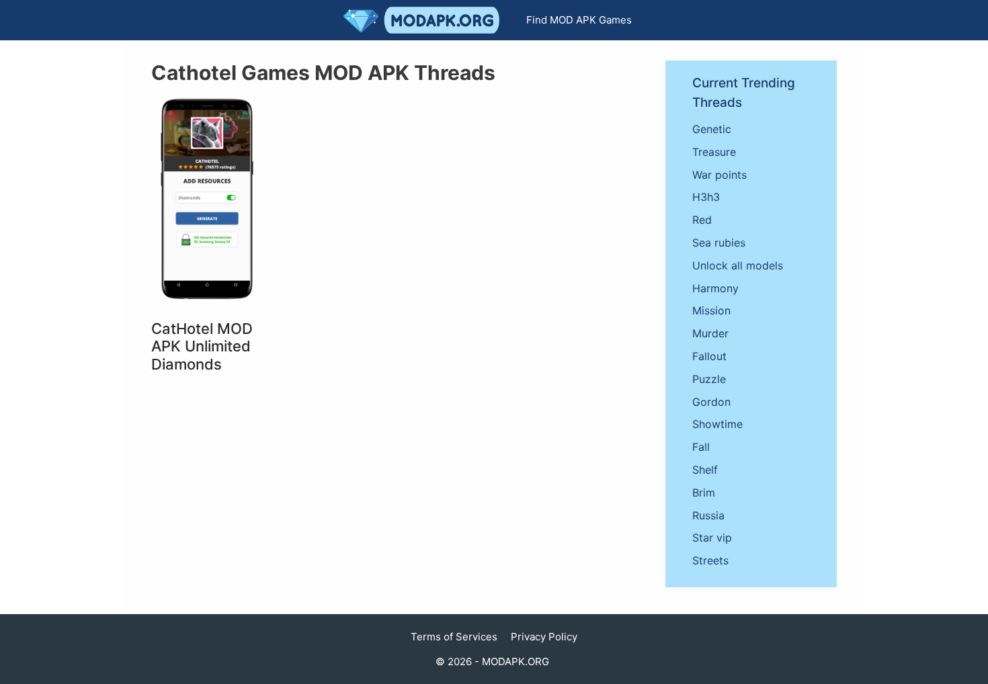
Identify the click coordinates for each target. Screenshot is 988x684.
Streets (710, 560)
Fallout (709, 356)
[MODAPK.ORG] (424, 20)
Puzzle (709, 379)
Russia (708, 515)
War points (719, 174)
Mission (711, 310)
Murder (710, 333)
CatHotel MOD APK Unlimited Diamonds (202, 346)
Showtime (717, 424)
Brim (703, 492)
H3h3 (706, 197)
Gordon (711, 402)
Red (702, 219)
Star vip (712, 537)
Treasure (714, 152)
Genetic (711, 129)
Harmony (715, 288)
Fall (701, 447)
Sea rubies (718, 242)
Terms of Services (454, 636)
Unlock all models (737, 265)
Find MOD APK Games (579, 19)
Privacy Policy (544, 636)
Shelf (705, 469)
